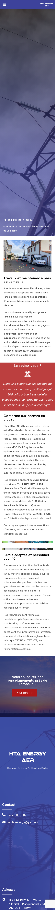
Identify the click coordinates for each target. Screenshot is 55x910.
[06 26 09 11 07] (4, 814)
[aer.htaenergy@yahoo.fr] (4, 822)
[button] (4, 4)
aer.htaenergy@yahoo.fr (23, 822)
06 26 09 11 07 (17, 815)
